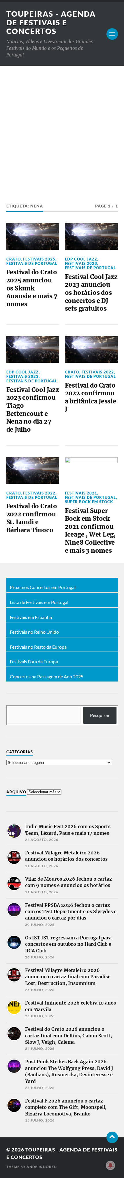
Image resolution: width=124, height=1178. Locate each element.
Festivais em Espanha (31, 617)
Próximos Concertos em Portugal (43, 587)
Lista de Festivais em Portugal (39, 602)
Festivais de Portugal (31, 263)
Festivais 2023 (81, 263)
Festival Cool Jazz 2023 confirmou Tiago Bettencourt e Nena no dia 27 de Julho (32, 409)
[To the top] (112, 1137)
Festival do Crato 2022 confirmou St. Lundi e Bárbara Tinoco (31, 518)
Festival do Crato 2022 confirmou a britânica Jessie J (90, 397)
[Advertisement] (62, 130)
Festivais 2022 (98, 372)
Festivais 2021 (81, 493)
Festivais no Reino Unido (34, 631)
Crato (13, 259)
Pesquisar (100, 715)
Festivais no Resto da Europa (38, 646)
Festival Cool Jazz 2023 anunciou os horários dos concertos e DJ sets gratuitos (91, 293)
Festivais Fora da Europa (34, 661)
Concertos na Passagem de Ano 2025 (46, 676)
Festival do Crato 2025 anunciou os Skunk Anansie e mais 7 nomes (32, 288)
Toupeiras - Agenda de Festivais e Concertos (51, 22)
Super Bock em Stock (89, 501)
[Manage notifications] (110, 1165)
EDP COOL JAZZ (81, 259)
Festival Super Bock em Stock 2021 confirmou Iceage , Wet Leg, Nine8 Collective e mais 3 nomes (90, 530)
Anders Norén (42, 1166)
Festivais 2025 (39, 259)
